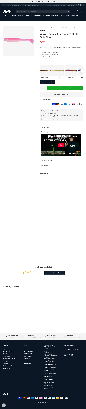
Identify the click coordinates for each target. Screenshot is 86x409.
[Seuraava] (82, 70)
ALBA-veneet (70, 5)
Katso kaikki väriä (47, 82)
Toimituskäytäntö (28, 353)
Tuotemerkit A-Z (7, 365)
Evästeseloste (27, 361)
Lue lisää (55, 49)
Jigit (6, 15)
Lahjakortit (35, 5)
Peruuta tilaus (27, 363)
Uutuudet (49, 5)
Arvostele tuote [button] (55, 273)
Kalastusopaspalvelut (17, 5)
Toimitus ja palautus (47, 160)
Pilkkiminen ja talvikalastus (54, 15)
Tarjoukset (63, 5)
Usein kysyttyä (27, 348)
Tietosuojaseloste (28, 351)
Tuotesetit (42, 18)
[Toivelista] (78, 11)
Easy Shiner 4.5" (56, 27)
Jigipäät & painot (17, 15)
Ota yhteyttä (27, 5)
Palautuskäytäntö (28, 356)
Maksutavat (44, 165)
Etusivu (41, 27)
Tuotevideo (44, 132)
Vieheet (28, 15)
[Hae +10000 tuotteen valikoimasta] (68, 11)
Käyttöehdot (27, 358)
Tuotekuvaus (45, 127)
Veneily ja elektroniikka (73, 15)
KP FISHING (7, 5)
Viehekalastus (38, 15)
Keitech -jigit (49, 27)
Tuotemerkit (56, 5)
